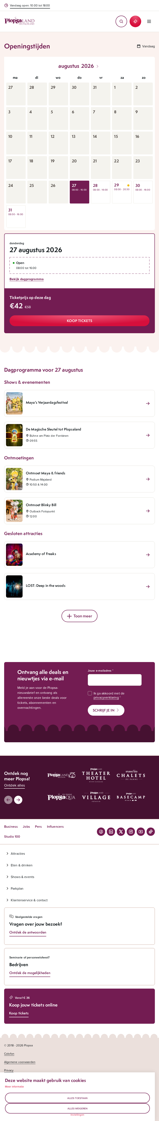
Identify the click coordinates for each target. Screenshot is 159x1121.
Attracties (18, 853)
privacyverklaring (106, 697)
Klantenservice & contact (29, 900)
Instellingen (77, 1115)
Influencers (55, 826)
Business (11, 826)
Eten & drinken (22, 865)
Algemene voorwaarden (19, 1062)
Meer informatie (14, 1086)
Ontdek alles (14, 785)
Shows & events (22, 876)
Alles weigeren (77, 1108)
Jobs (26, 826)
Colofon (9, 1054)
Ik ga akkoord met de (109, 695)
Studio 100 (12, 836)
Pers (38, 826)
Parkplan (17, 888)
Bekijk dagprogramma (27, 279)
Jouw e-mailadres (100, 670)
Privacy (8, 1070)
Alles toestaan (77, 1098)
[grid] (79, 150)
